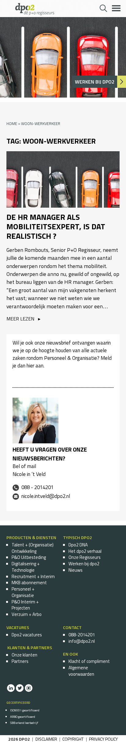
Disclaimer (46, 739)
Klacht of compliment (89, 661)
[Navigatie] (112, 4)
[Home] (34, 13)
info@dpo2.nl (82, 641)
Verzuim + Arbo (27, 614)
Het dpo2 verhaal (85, 551)
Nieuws (76, 570)
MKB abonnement (29, 582)
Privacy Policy (103, 739)
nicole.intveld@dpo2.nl (45, 496)
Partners (20, 661)
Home (11, 123)
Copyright (72, 739)
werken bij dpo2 (94, 81)
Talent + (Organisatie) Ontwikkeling (33, 548)
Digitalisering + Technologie (26, 567)
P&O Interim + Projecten (25, 605)
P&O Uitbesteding (29, 557)
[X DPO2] (19, 690)
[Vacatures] (121, 81)
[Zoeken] (103, 8)
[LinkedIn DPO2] (10, 690)
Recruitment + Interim (33, 576)
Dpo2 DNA (78, 544)
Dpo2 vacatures (27, 634)
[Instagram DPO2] (28, 690)
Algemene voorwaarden (81, 671)
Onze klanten (24, 654)
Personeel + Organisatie (23, 592)
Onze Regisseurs (85, 557)
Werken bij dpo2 (84, 563)
